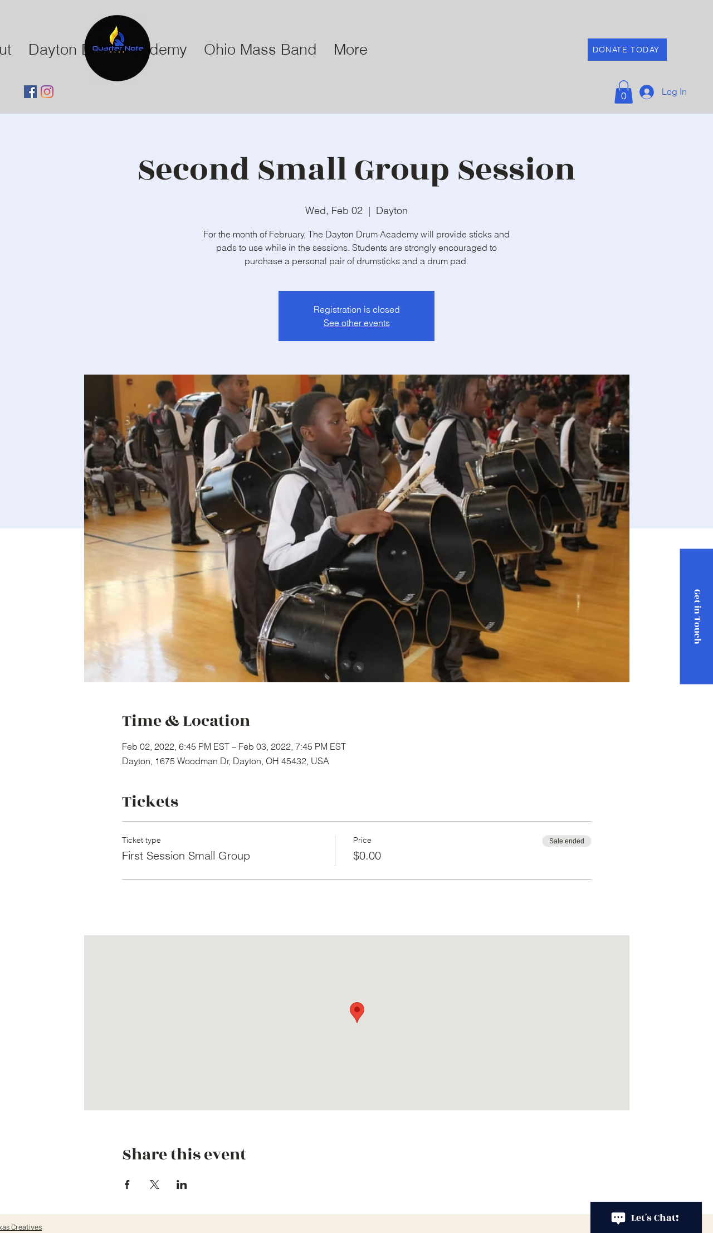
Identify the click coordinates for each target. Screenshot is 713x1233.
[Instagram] (47, 91)
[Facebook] (30, 91)
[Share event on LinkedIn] (182, 1184)
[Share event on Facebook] (127, 1184)
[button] (623, 92)
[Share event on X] (154, 1184)
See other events (357, 322)
